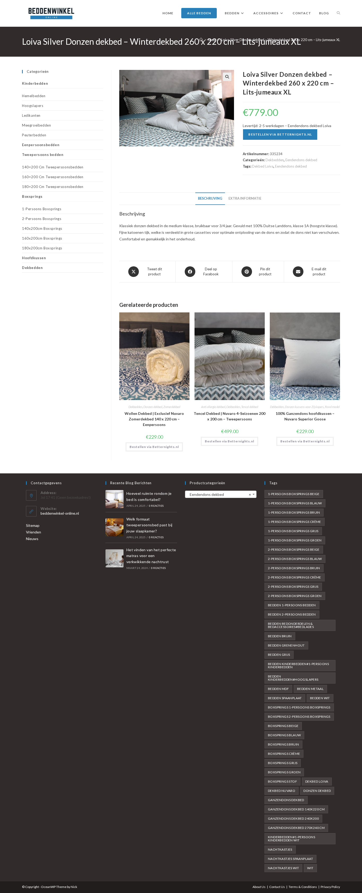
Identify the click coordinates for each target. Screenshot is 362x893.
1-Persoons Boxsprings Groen (295, 540)
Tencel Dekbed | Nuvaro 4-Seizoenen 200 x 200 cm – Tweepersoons (229, 416)
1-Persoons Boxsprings (41, 209)
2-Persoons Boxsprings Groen (295, 596)
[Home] (201, 40)
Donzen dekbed (152, 407)
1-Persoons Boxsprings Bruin (294, 512)
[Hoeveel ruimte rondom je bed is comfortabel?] (114, 499)
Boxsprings (32, 196)
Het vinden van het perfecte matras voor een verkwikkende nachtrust (151, 556)
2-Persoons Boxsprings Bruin (294, 568)
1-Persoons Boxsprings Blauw (295, 503)
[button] (227, 77)
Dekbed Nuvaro (281, 791)
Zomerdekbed (171, 407)
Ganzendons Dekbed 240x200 (293, 818)
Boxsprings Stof (282, 781)
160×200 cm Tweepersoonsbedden (52, 177)
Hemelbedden (34, 96)
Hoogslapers (32, 106)
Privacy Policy (330, 887)
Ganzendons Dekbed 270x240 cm (296, 828)
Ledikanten (31, 115)
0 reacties (156, 505)
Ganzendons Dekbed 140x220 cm (296, 809)
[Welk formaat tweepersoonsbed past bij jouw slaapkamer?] (114, 527)
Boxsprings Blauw (284, 735)
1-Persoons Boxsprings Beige (294, 494)
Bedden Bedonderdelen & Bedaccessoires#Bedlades (291, 625)
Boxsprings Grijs (282, 763)
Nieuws (32, 538)
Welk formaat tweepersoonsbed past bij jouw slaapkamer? (149, 525)
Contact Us (277, 887)
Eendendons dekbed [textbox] (219, 494)
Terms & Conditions (303, 887)
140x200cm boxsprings (42, 228)
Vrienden (33, 532)
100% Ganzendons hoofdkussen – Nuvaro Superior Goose (305, 416)
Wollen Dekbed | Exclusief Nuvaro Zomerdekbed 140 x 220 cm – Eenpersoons (154, 419)
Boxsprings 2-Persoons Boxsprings (299, 717)
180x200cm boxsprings (42, 248)
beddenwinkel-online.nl (60, 513)
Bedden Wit (320, 698)
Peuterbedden (34, 135)
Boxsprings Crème (284, 754)
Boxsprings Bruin (283, 744)
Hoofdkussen (34, 258)
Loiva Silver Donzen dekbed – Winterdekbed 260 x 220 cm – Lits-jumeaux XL (280, 40)
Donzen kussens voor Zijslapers (304, 407)
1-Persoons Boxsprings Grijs (293, 531)
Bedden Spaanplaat (285, 698)
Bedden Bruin (280, 636)
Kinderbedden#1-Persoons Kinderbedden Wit (291, 838)
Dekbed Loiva (262, 166)
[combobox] (221, 494)
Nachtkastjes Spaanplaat (290, 859)
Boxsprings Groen (284, 772)
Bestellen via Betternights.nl (280, 134)
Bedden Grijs (279, 655)
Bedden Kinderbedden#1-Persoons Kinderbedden (298, 665)
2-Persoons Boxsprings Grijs (293, 587)
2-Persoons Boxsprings (41, 219)
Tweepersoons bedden (42, 154)
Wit (310, 868)
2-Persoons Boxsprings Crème (294, 577)
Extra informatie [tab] (244, 198)
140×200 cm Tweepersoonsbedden (52, 167)
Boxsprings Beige (283, 726)
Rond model (332, 407)
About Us (259, 887)
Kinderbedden (35, 83)
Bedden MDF (278, 689)
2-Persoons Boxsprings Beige (294, 549)
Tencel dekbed (249, 407)
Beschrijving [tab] (210, 198)
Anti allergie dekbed (213, 407)
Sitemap (32, 525)
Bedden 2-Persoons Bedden (292, 614)
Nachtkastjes (280, 849)
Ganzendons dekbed (286, 800)
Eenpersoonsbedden (40, 145)
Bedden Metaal (310, 689)
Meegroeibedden (36, 125)
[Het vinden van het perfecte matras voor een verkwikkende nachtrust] (114, 558)
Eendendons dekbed (301, 160)
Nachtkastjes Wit (283, 868)
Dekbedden (275, 160)
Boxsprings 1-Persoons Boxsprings (299, 707)
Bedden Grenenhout (286, 645)
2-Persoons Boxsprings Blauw (295, 559)
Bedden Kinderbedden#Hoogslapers (293, 677)
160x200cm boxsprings (42, 238)
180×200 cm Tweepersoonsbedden (52, 187)
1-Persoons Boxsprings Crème (294, 522)
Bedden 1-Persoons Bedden (292, 605)
